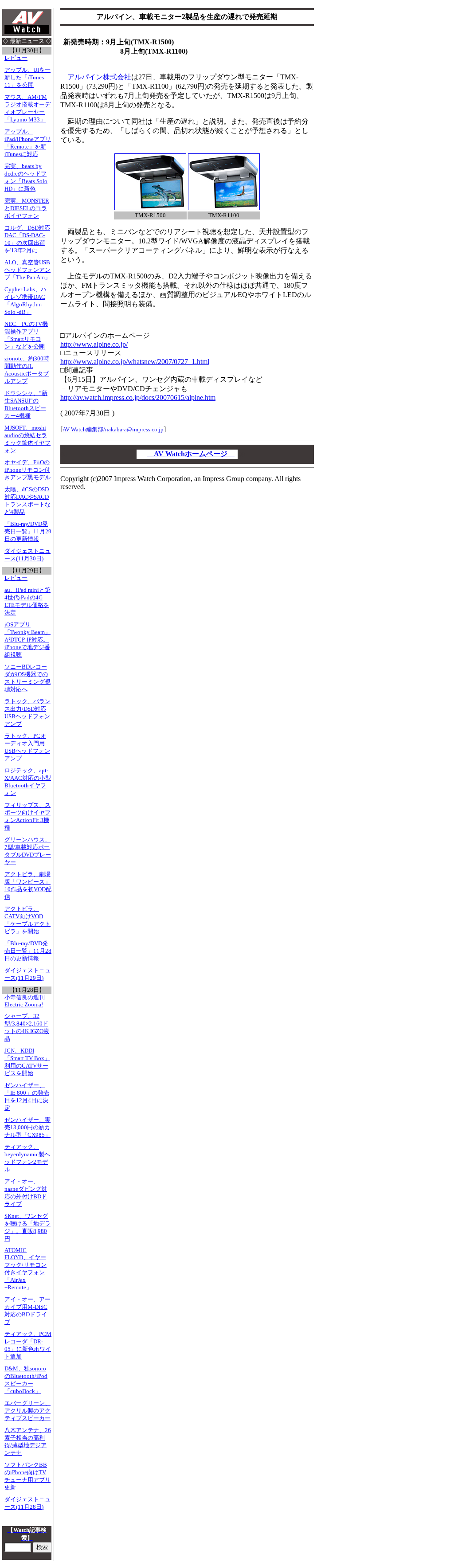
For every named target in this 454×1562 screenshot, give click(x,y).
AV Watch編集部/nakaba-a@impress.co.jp (113, 429)
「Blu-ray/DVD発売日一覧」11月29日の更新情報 (27, 531)
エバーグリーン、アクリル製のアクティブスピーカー (27, 1410)
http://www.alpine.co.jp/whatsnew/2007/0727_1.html (134, 361)
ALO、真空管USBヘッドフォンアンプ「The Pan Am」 (27, 270)
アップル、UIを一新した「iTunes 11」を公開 (27, 77)
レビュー (15, 58)
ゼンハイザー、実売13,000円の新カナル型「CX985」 (27, 1127)
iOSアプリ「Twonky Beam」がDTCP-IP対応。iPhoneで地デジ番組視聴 (27, 640)
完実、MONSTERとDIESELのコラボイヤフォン (26, 208)
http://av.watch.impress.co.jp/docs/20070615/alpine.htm (137, 397)
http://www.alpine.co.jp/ (94, 344)
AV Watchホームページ (191, 454)
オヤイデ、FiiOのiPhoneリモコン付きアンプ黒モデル (27, 470)
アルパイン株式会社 (99, 77)
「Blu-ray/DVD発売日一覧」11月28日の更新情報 (27, 951)
